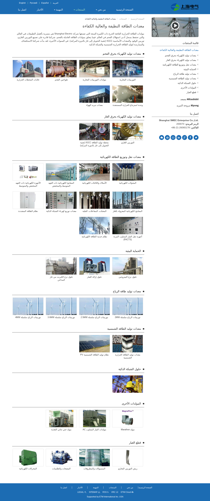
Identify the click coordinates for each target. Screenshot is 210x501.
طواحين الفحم (61, 79)
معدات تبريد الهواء (94, 105)
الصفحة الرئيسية (137, 19)
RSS (105, 492)
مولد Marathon (128, 429)
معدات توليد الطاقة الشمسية (124, 328)
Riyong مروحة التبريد (188, 105)
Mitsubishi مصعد (189, 99)
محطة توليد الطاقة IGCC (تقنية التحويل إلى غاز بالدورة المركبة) (94, 144)
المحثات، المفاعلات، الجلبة (94, 211)
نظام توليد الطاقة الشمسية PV (94, 354)
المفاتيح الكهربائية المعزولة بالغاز (127, 211)
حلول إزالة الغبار (94, 277)
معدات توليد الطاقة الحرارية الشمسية (127, 356)
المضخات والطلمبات (61, 468)
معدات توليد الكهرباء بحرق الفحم (122, 53)
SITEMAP (93, 492)
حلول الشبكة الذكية (129, 369)
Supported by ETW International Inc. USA (105, 497)
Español (45, 3)
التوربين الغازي (127, 142)
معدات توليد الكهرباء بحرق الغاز (122, 116)
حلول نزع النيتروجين (128, 277)
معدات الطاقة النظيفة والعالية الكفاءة (179, 50)
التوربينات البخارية (128, 79)
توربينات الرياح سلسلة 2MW (127, 317)
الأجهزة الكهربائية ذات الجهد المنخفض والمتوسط (28, 184)
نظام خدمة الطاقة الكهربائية (94, 236)
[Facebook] (190, 137)
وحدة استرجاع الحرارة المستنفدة (128, 105)
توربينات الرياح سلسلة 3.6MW (61, 317)
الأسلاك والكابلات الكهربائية (94, 183)
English (22, 3)
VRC (113, 492)
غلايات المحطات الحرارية (28, 79)
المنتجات (123, 19)
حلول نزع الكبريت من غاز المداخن (61, 278)
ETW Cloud (126, 492)
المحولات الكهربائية (127, 183)
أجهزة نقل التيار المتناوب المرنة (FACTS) (127, 238)
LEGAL (80, 492)
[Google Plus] (184, 137)
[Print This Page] (167, 137)
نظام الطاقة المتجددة (28, 211)
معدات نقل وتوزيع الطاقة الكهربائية (120, 157)
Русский (33, 3)
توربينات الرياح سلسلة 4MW (28, 317)
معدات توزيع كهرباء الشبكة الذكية (61, 211)
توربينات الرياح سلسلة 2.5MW (94, 317)
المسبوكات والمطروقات (94, 468)
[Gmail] (173, 137)
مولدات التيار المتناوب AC (94, 429)
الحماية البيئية (133, 251)
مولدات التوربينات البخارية (94, 79)
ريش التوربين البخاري (127, 468)
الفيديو (175, 33)
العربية (55, 3)
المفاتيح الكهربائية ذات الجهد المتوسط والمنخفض (61, 184)
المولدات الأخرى (131, 403)
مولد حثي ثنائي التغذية (61, 429)
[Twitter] (196, 137)
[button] (101, 9)
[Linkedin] (178, 137)
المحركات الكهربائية (28, 468)
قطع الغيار (135, 442)
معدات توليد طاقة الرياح (127, 291)
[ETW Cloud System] (161, 137)
